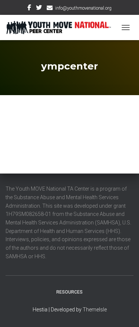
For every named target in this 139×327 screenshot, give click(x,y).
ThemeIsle (95, 310)
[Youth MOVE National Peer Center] (62, 27)
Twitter (39, 8)
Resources (69, 292)
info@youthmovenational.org (83, 8)
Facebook (29, 8)
